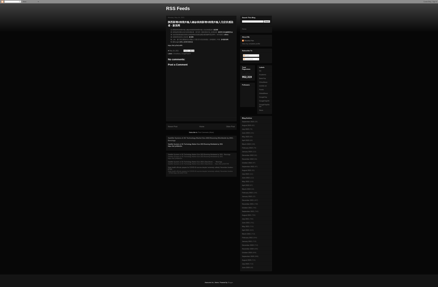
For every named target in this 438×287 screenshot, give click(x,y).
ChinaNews (177, 54)
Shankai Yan (249, 41)
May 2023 (245, 137)
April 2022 (245, 185)
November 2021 (248, 204)
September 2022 (248, 166)
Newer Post (172, 127)
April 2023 (245, 140)
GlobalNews (263, 93)
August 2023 (246, 125)
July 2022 (245, 174)
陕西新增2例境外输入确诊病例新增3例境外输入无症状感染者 (192, 30)
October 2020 (247, 252)
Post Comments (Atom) (206, 132)
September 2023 (248, 122)
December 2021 (248, 200)
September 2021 (248, 211)
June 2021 (246, 223)
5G (260, 71)
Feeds (261, 89)
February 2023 (247, 148)
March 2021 (246, 234)
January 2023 (247, 152)
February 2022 (247, 193)
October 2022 (247, 163)
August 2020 (246, 260)
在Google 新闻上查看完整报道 (182, 42)
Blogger (230, 282)
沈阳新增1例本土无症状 (180, 37)
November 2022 (248, 159)
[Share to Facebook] (191, 51)
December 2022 (248, 155)
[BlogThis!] (187, 51)
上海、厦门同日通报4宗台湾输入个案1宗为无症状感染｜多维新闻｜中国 (196, 39)
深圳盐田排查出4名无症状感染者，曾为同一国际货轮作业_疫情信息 (194, 32)
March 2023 (246, 144)
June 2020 (246, 267)
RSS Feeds (178, 8)
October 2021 (247, 208)
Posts (247, 55)
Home (201, 127)
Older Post (230, 127)
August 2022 (246, 170)
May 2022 (245, 181)
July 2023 (245, 129)
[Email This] (184, 51)
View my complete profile (251, 44)
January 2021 (247, 241)
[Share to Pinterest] (193, 51)
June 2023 (246, 133)
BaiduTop (262, 78)
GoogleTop (263, 97)
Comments (249, 59)
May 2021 (245, 226)
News (261, 110)
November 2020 (248, 249)
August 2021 (246, 215)
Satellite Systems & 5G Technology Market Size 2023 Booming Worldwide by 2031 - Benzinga (199, 154)
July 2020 (245, 264)
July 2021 (245, 219)
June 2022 (246, 178)
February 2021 (247, 238)
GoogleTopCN (186, 54)
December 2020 (248, 245)
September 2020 (248, 256)
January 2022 (247, 196)
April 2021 (245, 230)
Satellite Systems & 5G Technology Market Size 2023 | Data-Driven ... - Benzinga (195, 162)
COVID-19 (263, 86)
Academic (262, 75)
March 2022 (246, 189)
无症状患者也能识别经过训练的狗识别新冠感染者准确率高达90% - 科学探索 (197, 34)
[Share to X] (189, 51)
